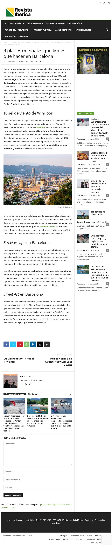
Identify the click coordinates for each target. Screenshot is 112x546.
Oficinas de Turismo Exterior (81, 536)
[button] (107, 30)
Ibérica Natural (77, 539)
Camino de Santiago (63, 30)
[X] (109, 3)
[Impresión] (47, 344)
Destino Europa (34, 23)
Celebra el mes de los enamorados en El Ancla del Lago (99, 156)
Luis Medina (81, 164)
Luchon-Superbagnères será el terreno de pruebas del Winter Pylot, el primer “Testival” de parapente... (100, 127)
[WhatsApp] (26, 344)
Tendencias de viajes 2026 (98, 213)
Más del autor (33, 394)
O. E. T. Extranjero (60, 536)
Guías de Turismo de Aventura (20, 42)
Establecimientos (83, 30)
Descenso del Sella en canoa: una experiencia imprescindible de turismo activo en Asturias (37, 421)
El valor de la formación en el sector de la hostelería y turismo (98, 186)
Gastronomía (74, 23)
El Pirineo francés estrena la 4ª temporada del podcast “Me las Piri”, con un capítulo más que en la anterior (61, 422)
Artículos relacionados (15, 394)
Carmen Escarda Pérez (86, 222)
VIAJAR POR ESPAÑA (13, 23)
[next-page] (70, 394)
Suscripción (10, 36)
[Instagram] (104, 3)
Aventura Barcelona (41, 42)
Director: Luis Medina (74, 520)
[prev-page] (66, 394)
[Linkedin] (33, 344)
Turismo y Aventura (42, 30)
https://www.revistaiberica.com (31, 380)
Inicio (5, 42)
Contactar (23, 36)
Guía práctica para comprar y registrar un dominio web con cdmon (99, 241)
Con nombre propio (95, 543)
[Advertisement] (38, 332)
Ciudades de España (93, 539)
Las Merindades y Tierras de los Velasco (19, 360)
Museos (98, 536)
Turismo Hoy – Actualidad (16, 30)
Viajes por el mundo (55, 23)
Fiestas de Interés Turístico (58, 539)
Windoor (41, 127)
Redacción (11, 61)
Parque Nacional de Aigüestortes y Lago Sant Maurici (58, 361)
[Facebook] (100, 3)
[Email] (40, 344)
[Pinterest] (20, 344)
